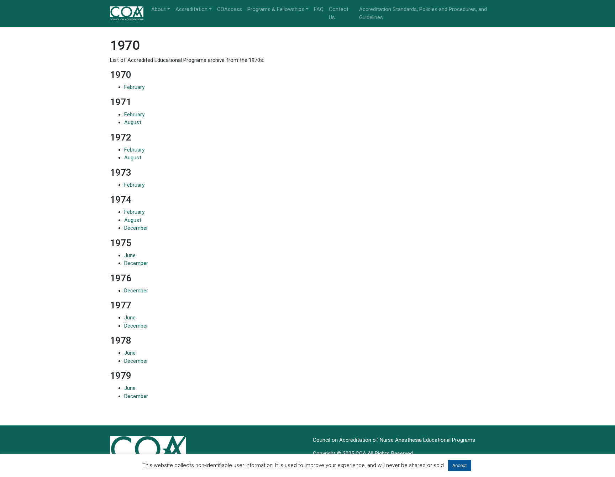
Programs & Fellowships (275, 9)
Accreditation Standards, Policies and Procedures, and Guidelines (423, 13)
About (158, 9)
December (136, 228)
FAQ (319, 9)
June (130, 255)
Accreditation (191, 9)
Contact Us (338, 13)
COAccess (229, 9)
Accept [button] (459, 465)
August (132, 122)
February (134, 87)
